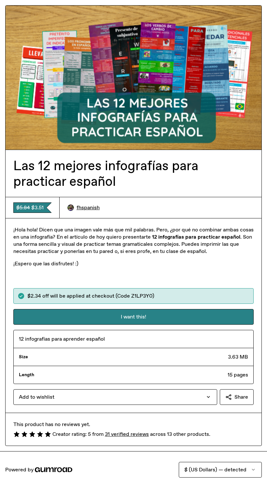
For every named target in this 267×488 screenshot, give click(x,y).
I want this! (133, 317)
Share (241, 397)
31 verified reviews (127, 434)
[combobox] (115, 397)
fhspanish (88, 207)
